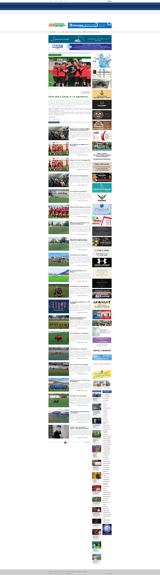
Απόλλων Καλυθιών (106, 440)
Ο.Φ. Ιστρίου (105, 500)
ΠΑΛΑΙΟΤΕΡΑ (87, 442)
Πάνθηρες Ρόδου (106, 510)
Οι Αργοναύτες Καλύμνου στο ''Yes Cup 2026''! (80, 302)
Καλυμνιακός (105, 490)
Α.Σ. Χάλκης (105, 419)
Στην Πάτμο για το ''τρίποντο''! (79, 255)
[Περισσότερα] (59, 127)
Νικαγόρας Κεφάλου (106, 496)
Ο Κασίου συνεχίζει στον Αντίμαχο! (96, 503)
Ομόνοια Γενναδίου (106, 502)
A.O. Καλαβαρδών (106, 396)
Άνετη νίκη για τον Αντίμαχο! (78, 349)
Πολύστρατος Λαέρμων (107, 514)
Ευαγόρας (105, 475)
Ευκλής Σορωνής (106, 477)
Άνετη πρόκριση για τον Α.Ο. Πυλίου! (78, 271)
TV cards (65, 1)
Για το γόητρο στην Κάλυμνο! (78, 191)
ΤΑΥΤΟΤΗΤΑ (50, 1)
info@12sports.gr (69, 573)
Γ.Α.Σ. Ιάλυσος (105, 455)
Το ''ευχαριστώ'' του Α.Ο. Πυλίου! (96, 525)
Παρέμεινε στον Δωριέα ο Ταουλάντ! (96, 480)
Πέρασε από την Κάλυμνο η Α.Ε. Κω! (80, 207)
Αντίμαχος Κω (105, 434)
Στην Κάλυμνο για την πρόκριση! (79, 286)
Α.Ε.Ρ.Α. (104, 406)
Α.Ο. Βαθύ (105, 410)
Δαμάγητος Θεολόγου (107, 463)
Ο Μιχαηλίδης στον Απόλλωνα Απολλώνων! (96, 399)
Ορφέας (104, 504)
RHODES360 (110, 573)
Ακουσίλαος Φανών (106, 427)
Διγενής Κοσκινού (106, 467)
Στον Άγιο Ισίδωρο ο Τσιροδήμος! (96, 493)
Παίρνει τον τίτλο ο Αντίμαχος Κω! (80, 160)
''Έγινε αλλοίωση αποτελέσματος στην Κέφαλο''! (79, 412)
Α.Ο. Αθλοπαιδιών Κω (107, 408)
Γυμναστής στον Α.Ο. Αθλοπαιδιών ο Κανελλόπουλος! (97, 514)
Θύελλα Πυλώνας (106, 486)
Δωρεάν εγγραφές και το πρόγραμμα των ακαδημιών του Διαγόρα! (96, 413)
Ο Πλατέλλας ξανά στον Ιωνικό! (96, 561)
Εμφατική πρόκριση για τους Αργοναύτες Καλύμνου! (78, 318)
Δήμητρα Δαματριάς (106, 461)
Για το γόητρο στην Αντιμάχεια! (79, 364)
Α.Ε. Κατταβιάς (105, 400)
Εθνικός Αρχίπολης (106, 473)
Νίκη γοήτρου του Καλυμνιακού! (79, 176)
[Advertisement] (80, 12)
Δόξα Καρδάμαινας (106, 469)
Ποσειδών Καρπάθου (107, 516)
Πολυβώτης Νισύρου (106, 512)
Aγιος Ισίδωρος (106, 398)
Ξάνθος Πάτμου (106, 498)
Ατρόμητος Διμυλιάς (106, 453)
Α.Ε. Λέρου (105, 404)
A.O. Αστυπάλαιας (106, 394)
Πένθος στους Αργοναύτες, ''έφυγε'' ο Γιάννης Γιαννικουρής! (79, 427)
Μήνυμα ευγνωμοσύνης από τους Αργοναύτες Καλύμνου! (79, 223)
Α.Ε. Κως (104, 402)
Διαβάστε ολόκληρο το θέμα (82, 139)
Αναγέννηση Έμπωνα (107, 429)
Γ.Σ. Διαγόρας (105, 457)
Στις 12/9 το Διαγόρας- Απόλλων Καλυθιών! (95, 455)
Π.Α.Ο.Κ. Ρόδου (106, 508)
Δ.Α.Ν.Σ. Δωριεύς (106, 459)
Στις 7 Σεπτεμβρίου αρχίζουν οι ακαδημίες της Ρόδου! (96, 440)
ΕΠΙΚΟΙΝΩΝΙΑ (61, 1)
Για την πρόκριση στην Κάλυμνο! (79, 333)
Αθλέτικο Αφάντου (106, 425)
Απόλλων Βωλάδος (106, 438)
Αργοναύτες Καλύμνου (107, 444)
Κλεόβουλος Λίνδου (106, 494)
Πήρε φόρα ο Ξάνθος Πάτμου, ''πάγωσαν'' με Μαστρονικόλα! (78, 240)
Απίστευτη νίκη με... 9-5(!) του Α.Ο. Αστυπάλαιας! (80, 380)
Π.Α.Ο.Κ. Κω (105, 506)
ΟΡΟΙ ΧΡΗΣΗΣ (55, 1)
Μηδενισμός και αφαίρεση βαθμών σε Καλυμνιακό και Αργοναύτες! (80, 129)
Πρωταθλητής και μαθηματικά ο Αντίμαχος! (79, 145)
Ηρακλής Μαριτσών (106, 481)
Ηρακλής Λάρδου (106, 479)
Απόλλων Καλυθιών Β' (107, 442)
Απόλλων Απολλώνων (107, 436)
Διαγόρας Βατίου (106, 465)
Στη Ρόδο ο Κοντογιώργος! (96, 550)
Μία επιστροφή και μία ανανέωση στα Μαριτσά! (96, 425)
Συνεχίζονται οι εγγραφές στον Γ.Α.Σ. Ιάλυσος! (96, 467)
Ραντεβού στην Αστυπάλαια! (78, 396)
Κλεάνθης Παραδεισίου (107, 492)
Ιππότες (104, 488)
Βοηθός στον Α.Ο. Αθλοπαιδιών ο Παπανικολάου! (96, 536)
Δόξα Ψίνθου (105, 471)
